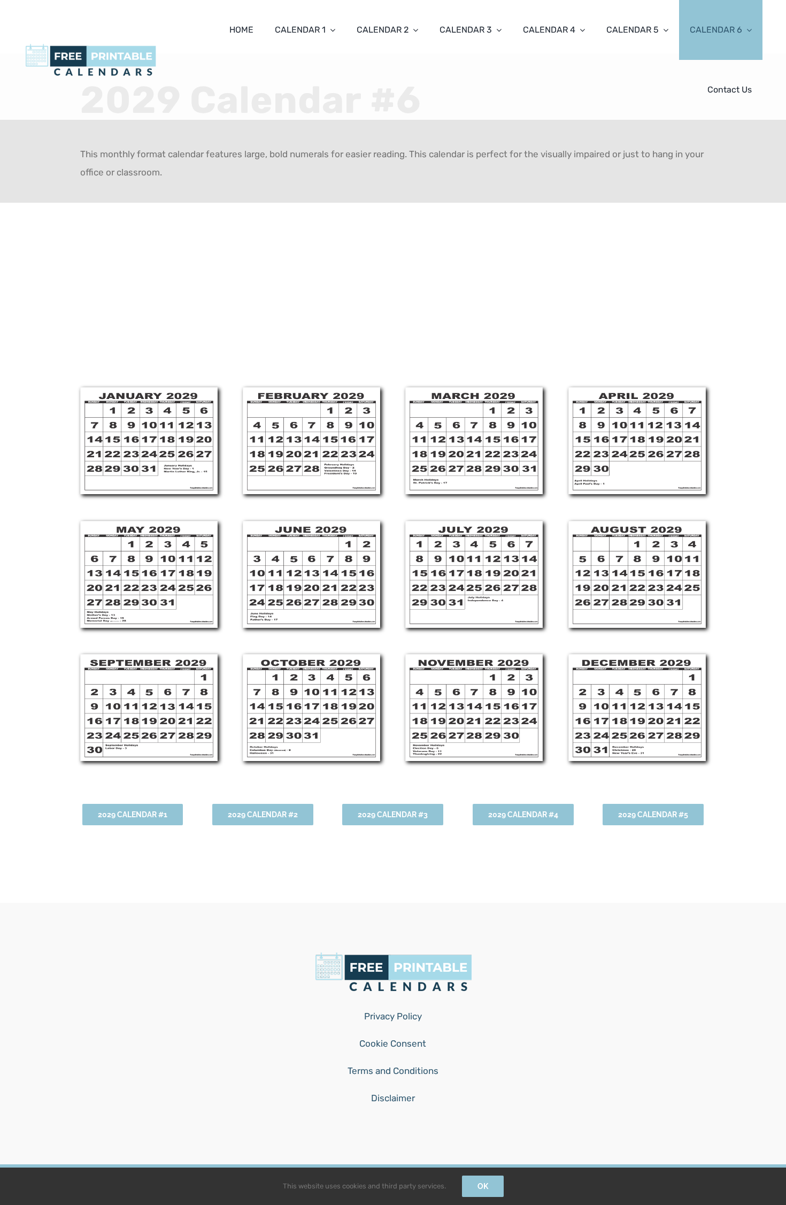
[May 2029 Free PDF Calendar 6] (149, 525)
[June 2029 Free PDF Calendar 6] (311, 525)
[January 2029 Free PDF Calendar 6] (149, 392)
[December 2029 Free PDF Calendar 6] (637, 659)
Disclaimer (393, 1098)
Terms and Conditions (393, 1070)
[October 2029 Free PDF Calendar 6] (311, 659)
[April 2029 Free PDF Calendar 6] (637, 392)
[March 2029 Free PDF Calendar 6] (474, 392)
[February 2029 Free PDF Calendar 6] (311, 392)
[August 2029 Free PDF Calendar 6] (637, 525)
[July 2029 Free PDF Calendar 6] (474, 525)
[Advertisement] (393, 296)
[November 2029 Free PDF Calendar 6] (474, 659)
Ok (482, 1186)
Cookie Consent (392, 1043)
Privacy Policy (393, 1016)
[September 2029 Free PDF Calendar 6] (149, 659)
